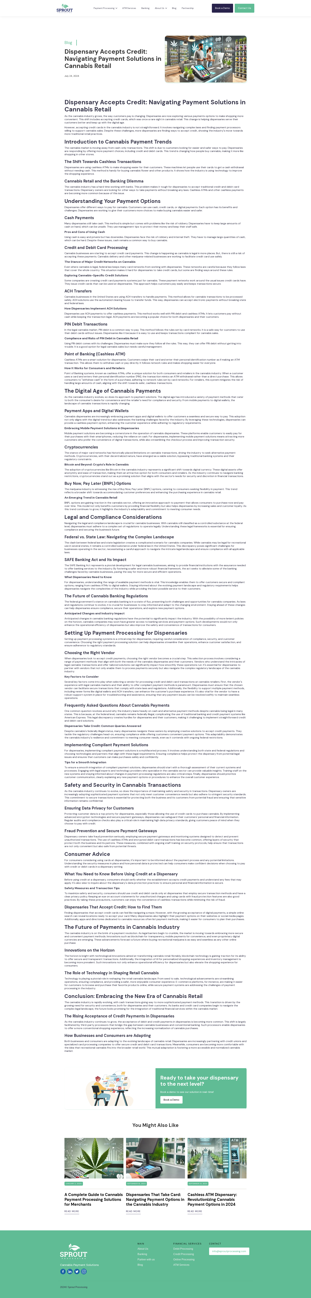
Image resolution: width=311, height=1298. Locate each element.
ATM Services (129, 8)
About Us (143, 1248)
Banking (145, 8)
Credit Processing (183, 1254)
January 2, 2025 (74, 1184)
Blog (174, 8)
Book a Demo (222, 8)
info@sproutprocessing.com (229, 1251)
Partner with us (146, 1259)
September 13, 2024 (198, 1184)
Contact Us (244, 8)
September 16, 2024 (136, 1184)
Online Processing (184, 1259)
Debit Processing (183, 1248)
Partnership (188, 8)
